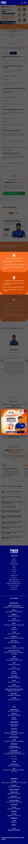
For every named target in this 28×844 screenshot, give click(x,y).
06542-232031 (5, 782)
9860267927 (17, 691)
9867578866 (14, 654)
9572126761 (17, 782)
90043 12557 (21, 625)
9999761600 (14, 733)
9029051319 (14, 648)
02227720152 (7, 625)
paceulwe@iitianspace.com (14, 660)
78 (14, 611)
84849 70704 (11, 711)
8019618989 (17, 797)
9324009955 (21, 607)
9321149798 (17, 620)
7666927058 (14, 638)
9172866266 (17, 715)
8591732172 (21, 638)
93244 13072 (14, 625)
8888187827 (11, 715)
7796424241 (14, 719)
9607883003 (11, 695)
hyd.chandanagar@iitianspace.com (14, 753)
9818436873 (14, 734)
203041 (11, 782)
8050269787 (14, 822)
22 (14, 815)
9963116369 (12, 802)
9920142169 (14, 629)
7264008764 (21, 769)
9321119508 (11, 620)
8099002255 (11, 793)
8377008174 (21, 733)
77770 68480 (10, 748)
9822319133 (14, 726)
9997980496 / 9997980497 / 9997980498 (14, 741)
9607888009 (11, 691)
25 (20, 815)
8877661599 (17, 786)
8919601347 (18, 802)
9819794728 (11, 633)
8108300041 (14, 652)
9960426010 (11, 677)
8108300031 (7, 652)
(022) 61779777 (7, 607)
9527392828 (11, 699)
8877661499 (11, 786)
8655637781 (11, 616)
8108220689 (19, 611)
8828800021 (20, 652)
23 (16, 815)
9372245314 (17, 682)
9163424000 (17, 664)
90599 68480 (17, 748)
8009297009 (14, 673)
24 (18, 815)
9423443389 (17, 699)
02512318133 (7, 648)
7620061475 (17, 711)
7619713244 (11, 808)
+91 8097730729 (14, 658)
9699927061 (7, 638)
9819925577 (11, 682)
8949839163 (17, 808)
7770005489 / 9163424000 (14, 669)
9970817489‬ (14, 771)
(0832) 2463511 (7, 769)
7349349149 (17, 793)
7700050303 (15, 607)
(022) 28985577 (9, 611)
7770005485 (11, 664)
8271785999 (23, 782)
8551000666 (17, 695)
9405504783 (14, 769)
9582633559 (7, 733)
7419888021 (10, 815)
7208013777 (17, 616)
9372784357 (17, 633)
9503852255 (17, 677)
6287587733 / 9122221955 (14, 765)
